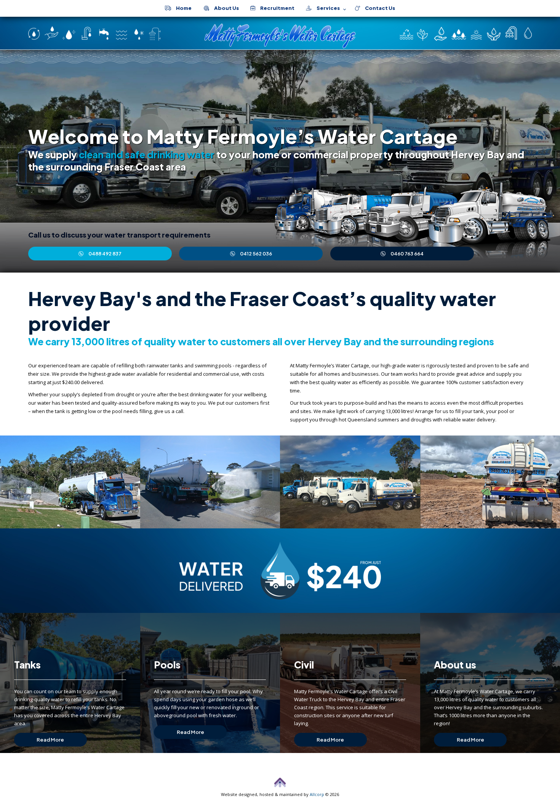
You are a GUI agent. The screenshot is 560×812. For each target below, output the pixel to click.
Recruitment (274, 8)
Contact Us (377, 8)
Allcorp (317, 794)
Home (181, 8)
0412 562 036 (256, 253)
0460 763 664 (407, 253)
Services (326, 8)
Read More (50, 740)
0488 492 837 (105, 253)
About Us (224, 8)
